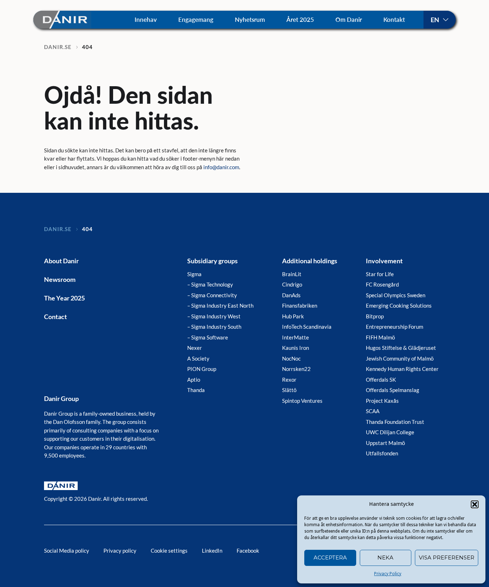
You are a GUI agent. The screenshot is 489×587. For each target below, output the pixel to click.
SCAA (372, 411)
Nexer (194, 347)
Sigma (194, 274)
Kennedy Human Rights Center (402, 369)
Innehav (146, 19)
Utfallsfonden (382, 453)
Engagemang (195, 19)
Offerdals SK (381, 379)
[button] (474, 504)
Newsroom (60, 279)
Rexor (289, 379)
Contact (55, 317)
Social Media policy (66, 550)
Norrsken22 (296, 369)
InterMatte (295, 337)
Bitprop (375, 316)
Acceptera (330, 557)
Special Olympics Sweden (395, 295)
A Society (198, 358)
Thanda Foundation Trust (395, 422)
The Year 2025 (64, 298)
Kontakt (394, 19)
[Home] (62, 19)
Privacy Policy (387, 573)
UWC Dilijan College (390, 432)
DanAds (291, 295)
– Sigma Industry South (214, 326)
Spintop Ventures (302, 400)
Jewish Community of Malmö (400, 358)
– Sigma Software (207, 337)
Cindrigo (292, 284)
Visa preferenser (446, 557)
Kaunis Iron (295, 347)
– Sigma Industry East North (220, 305)
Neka (385, 557)
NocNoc (291, 358)
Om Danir (348, 19)
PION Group (201, 369)
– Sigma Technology (210, 284)
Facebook (248, 550)
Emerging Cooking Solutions (399, 305)
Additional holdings (309, 261)
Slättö (289, 390)
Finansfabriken (299, 305)
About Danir (61, 261)
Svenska (440, 20)
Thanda (196, 390)
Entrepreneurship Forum (394, 326)
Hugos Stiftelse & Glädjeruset (401, 347)
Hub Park (293, 316)
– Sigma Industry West (214, 316)
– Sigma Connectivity (212, 295)
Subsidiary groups (212, 261)
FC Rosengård (382, 284)
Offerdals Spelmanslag (392, 390)
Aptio (193, 379)
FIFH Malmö (380, 337)
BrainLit (291, 274)
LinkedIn (212, 550)
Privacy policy (119, 550)
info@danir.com (221, 167)
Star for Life (380, 274)
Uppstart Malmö (385, 443)
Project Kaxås (382, 400)
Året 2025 (300, 19)
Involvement (384, 261)
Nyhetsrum (250, 19)
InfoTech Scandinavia (306, 326)
